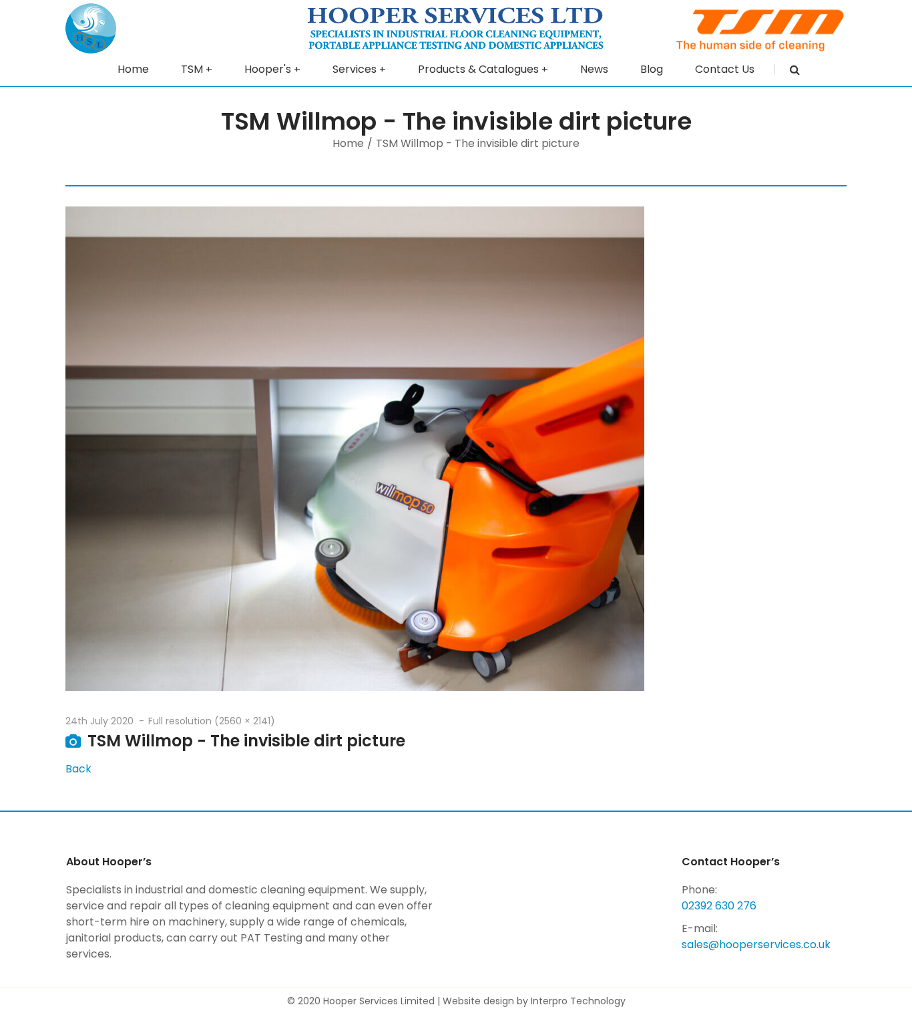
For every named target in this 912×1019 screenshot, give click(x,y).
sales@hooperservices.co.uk (756, 944)
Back (78, 768)
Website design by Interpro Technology (534, 1001)
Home (348, 143)
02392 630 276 (719, 905)
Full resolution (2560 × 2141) (211, 721)
